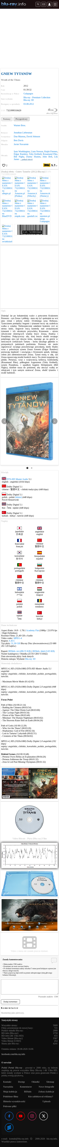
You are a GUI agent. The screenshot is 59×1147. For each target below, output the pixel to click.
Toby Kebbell (35, 154)
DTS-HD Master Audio (17, 479)
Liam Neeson (37, 151)
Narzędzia (8, 1086)
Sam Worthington (22, 151)
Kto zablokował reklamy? (40, 1096)
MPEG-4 (18, 638)
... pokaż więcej (26, 159)
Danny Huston (33, 156)
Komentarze (26, 1086)
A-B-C (12, 641)
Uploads (47, 1101)
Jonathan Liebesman (23, 132)
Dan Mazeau (19, 136)
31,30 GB (15, 643)
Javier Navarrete (21, 144)
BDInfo (27, 1091)
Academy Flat (32, 630)
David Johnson (33, 136)
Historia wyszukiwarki (14, 1101)
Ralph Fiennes (50, 151)
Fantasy (6, 119)
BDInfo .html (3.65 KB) (44, 651)
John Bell (47, 156)
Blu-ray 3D (28, 100)
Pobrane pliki (9, 1106)
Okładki (35, 1082)
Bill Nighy (19, 156)
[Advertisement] (29, 38)
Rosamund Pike (50, 154)
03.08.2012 (28, 104)
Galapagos (28, 93)
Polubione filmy (10, 1096)
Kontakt (7, 1082)
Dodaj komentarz (10, 1002)
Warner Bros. (20, 125)
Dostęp (21, 1082)
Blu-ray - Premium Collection (36, 97)
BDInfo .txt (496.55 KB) (19, 651)
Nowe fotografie (46, 1086)
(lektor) (18, 497)
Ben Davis (18, 140)
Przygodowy (22, 119)
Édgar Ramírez (20, 154)
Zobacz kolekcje (46, 1091)
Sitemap (50, 1082)
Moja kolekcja (10, 1091)
